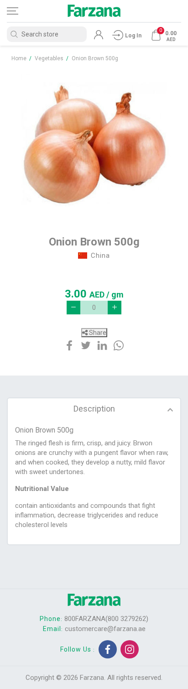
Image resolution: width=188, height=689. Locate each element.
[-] (73, 307)
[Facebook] (107, 649)
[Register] (98, 37)
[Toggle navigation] (20, 11)
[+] (114, 307)
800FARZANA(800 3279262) (106, 619)
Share (97, 332)
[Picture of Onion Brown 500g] (93, 144)
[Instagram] (129, 649)
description (94, 408)
